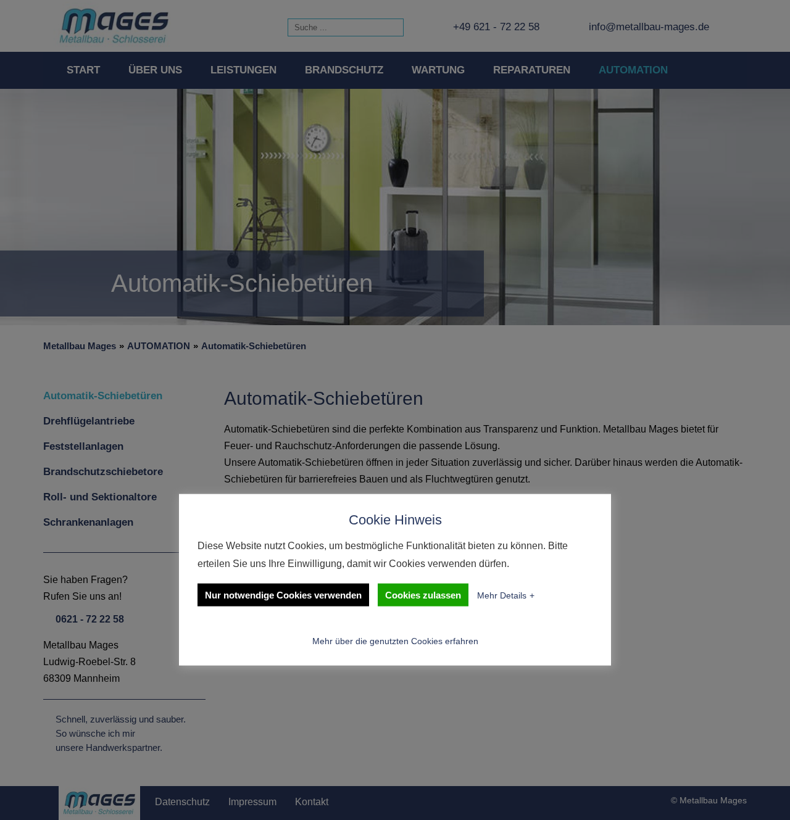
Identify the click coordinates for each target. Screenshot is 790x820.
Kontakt (311, 802)
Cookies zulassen (423, 594)
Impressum (252, 802)
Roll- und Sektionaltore (100, 497)
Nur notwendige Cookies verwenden (283, 594)
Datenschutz (182, 802)
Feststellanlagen (83, 446)
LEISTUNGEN (243, 70)
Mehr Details (501, 595)
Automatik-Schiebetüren (253, 346)
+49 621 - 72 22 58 (496, 27)
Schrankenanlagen (88, 522)
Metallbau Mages (79, 346)
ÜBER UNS (155, 70)
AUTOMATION (633, 70)
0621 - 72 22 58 (90, 619)
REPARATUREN (531, 70)
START (83, 70)
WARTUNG (438, 70)
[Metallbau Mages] (114, 26)
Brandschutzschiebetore (103, 472)
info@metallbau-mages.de (649, 27)
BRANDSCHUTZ (344, 70)
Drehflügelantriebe (89, 421)
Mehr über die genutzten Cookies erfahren (395, 641)
